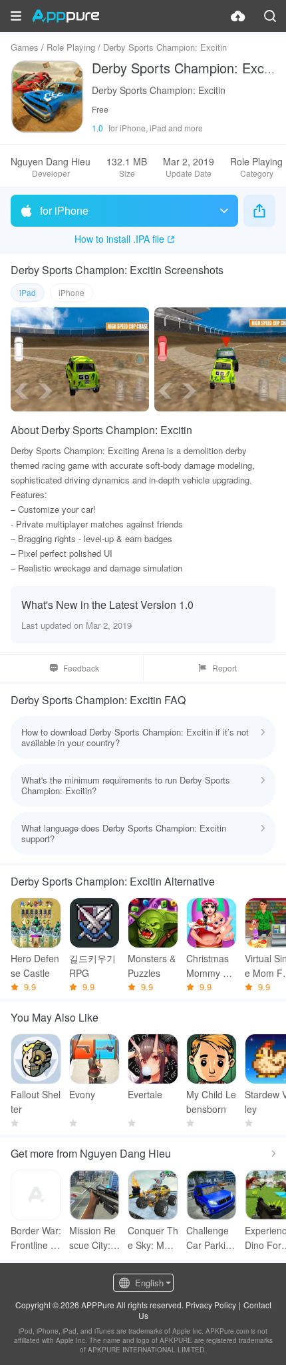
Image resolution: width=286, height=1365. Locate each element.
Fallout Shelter (36, 1102)
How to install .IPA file (119, 238)
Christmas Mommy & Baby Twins (210, 966)
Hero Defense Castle (35, 966)
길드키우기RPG (92, 966)
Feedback (81, 667)
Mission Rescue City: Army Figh (94, 1238)
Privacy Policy (211, 1304)
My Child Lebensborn (211, 1102)
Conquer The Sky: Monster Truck (153, 1238)
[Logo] (65, 16)
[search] (270, 16)
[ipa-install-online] (238, 16)
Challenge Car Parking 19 (211, 1238)
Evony (82, 1094)
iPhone (71, 292)
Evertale (145, 1094)
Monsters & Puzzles (152, 966)
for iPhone (64, 210)
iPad (27, 292)
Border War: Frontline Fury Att (36, 1238)
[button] (16, 16)
